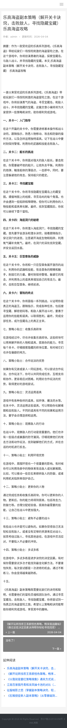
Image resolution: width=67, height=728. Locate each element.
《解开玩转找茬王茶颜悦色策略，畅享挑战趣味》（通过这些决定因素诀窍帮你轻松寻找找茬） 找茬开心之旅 (32, 673)
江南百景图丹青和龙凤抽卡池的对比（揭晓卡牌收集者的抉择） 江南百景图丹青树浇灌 (32, 684)
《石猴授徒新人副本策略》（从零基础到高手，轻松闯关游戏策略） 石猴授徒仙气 (32, 695)
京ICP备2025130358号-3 (53, 719)
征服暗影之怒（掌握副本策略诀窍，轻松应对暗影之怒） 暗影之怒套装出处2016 (32, 690)
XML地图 (33, 722)
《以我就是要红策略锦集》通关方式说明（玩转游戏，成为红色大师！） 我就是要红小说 (32, 679)
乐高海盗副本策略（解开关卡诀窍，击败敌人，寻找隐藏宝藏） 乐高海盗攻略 (32, 668)
